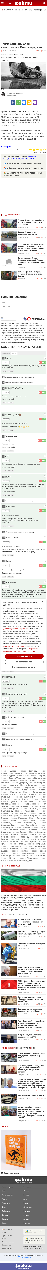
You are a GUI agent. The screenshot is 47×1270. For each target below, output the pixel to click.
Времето (5, 1219)
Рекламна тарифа (8, 1242)
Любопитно (6, 1211)
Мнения (26, 1191)
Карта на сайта (7, 1236)
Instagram (7, 159)
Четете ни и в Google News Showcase (24, 163)
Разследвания (7, 1195)
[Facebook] (13, 102)
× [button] (42, 601)
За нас (4, 1232)
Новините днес (7, 1187)
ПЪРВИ (14, 353)
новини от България (17, 914)
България (9, 10)
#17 (13, 467)
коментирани (23, 1048)
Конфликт (5, 1215)
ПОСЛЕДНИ (6, 353)
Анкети (26, 1219)
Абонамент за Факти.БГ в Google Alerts (25, 168)
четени (11, 1048)
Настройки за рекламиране (13, 646)
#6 (11, 570)
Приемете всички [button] (24, 656)
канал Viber (26, 159)
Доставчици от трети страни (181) (16, 629)
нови (33, 1048)
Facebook (32, 156)
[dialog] (23, 635)
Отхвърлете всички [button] (24, 662)
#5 (13, 399)
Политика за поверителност (24, 651)
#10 (13, 491)
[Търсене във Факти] (44, 3)
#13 (13, 447)
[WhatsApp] (18, 102)
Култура (27, 1211)
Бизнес (26, 1195)
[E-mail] (29, 102)
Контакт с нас (6, 1245)
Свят (3, 1191)
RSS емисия (8, 1229)
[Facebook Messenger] (24, 102)
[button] (23, 667)
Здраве (26, 1215)
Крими (26, 1203)
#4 (11, 423)
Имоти (4, 1199)
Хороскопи (27, 1207)
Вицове (4, 1223)
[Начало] (23, 3)
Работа (4, 1239)
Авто (25, 1199)
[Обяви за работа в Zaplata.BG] (23, 1266)
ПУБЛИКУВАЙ (38, 319)
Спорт (4, 1207)
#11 (12, 546)
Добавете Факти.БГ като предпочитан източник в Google (34, 1240)
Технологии (6, 1203)
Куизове (27, 1223)
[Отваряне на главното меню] (2, 3)
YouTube (16, 159)
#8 (11, 515)
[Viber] (35, 102)
